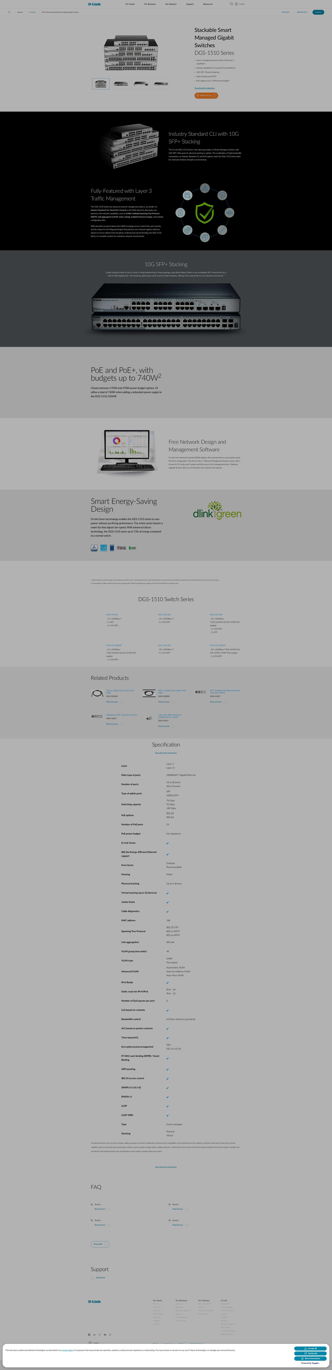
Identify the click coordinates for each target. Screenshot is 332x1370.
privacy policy (67, 1350)
